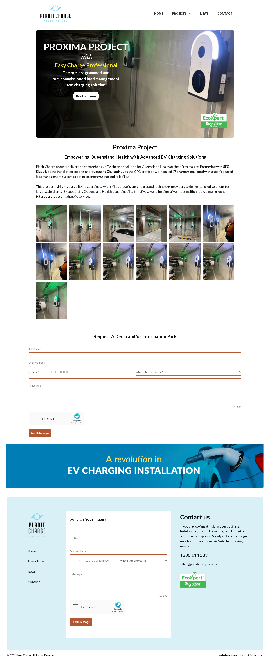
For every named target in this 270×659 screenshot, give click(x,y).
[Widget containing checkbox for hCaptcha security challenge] (56, 418)
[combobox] (31, 372)
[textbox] (187, 371)
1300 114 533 (194, 555)
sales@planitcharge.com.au (199, 564)
